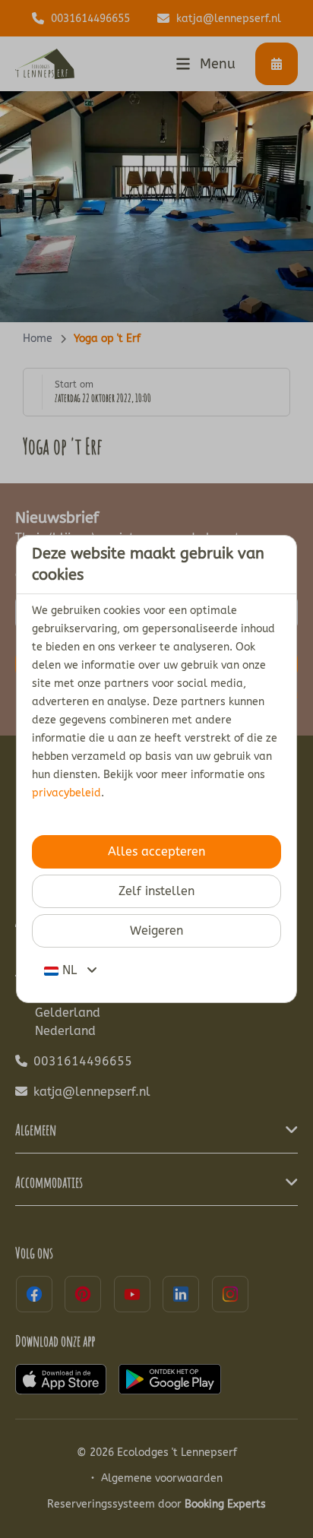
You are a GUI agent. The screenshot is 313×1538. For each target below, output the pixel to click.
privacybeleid (66, 792)
